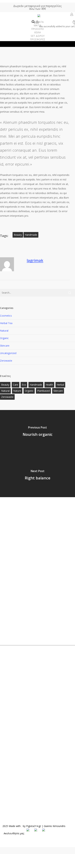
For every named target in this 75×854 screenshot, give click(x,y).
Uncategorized (8, 353)
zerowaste (7, 396)
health (49, 384)
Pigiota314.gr (33, 826)
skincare (58, 390)
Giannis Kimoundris (54, 826)
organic (29, 390)
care (15, 384)
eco (24, 384)
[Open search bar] (33, 22)
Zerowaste (6, 360)
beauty (18, 234)
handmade (31, 234)
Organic (4, 338)
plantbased (43, 390)
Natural (4, 330)
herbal (60, 384)
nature (17, 390)
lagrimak (35, 260)
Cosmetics (6, 315)
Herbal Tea (6, 323)
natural (5, 390)
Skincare (4, 345)
